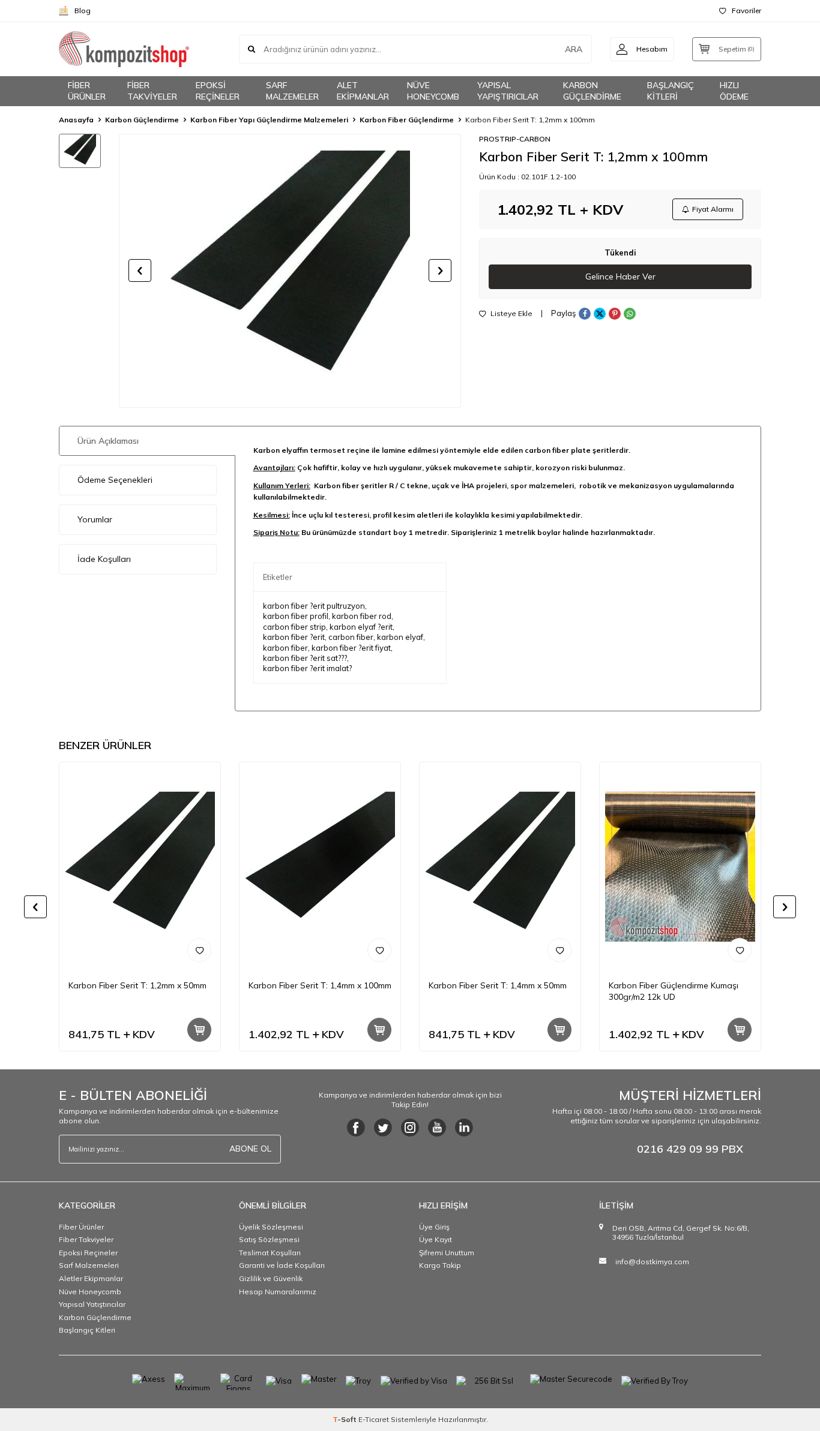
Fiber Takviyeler (86, 1239)
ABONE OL (250, 1148)
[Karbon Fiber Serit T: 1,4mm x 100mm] (320, 866)
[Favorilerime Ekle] (199, 950)
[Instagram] (410, 1128)
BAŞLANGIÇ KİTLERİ (670, 91)
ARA (573, 49)
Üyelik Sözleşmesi (271, 1226)
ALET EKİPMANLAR (363, 91)
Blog (82, 10)
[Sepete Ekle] (199, 1030)
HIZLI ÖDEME (734, 91)
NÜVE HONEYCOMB (433, 91)
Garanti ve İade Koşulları (282, 1265)
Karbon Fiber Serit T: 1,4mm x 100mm (320, 985)
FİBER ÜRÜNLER (87, 91)
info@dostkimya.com (652, 1261)
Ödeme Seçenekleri (114, 479)
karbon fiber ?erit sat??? (305, 658)
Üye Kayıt (435, 1239)
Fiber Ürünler (81, 1226)
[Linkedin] (464, 1128)
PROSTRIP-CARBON (514, 138)
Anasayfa (76, 119)
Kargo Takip (440, 1265)
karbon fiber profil (295, 616)
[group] (289, 270)
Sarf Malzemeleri (89, 1265)
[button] (139, 270)
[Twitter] (383, 1128)
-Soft (345, 1419)
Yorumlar (94, 519)
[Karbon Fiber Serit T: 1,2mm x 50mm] (139, 866)
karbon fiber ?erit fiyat (351, 648)
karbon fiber (285, 648)
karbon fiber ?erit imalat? (307, 668)
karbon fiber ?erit (294, 637)
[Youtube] (437, 1128)
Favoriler (746, 10)
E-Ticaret (373, 1419)
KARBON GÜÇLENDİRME (592, 91)
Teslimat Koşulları (270, 1252)
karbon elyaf (400, 637)
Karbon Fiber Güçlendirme (407, 119)
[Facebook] (356, 1128)
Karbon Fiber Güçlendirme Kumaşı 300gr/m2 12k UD (673, 991)
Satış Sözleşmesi (269, 1239)
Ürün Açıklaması (108, 440)
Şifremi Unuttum (446, 1252)
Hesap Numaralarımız (277, 1291)
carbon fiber (350, 637)
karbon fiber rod (361, 616)
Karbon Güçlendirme (142, 119)
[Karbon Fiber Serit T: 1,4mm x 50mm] (500, 866)
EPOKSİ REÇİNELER (218, 91)
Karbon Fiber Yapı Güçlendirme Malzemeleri (269, 119)
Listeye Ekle (510, 313)
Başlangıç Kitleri (87, 1329)
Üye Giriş (434, 1226)
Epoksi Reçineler (88, 1252)
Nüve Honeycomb (90, 1291)
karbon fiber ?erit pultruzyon (314, 606)
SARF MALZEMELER (292, 91)
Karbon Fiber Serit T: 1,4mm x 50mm (498, 985)
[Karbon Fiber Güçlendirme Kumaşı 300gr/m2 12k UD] (680, 866)
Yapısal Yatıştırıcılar (92, 1304)
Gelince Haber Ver (620, 276)
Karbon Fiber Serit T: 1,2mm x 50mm (137, 985)
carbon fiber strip (294, 627)
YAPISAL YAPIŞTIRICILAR (507, 91)
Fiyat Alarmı (713, 209)
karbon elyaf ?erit (361, 627)
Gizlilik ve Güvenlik (271, 1278)
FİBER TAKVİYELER (152, 91)
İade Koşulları (104, 559)
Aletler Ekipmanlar (91, 1278)
